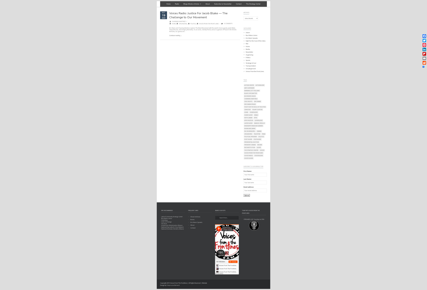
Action (248, 33)
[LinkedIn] (424, 49)
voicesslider (259, 155)
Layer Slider (248, 123)
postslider (257, 139)
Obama (259, 131)
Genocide (247, 109)
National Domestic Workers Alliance (172, 229)
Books (192, 220)
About (207, 4)
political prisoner (250, 136)
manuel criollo (259, 123)
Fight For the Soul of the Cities (256, 41)
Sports (248, 60)
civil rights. (248, 101)
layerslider (258, 120)
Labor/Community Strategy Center (172, 217)
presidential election (251, 142)
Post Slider (248, 139)
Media (248, 49)
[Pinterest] (424, 45)
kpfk (255, 117)
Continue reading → (175, 35)
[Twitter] (424, 40)
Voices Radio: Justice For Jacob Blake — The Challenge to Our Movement (198, 15)
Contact (239, 4)
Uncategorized (251, 69)
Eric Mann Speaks (252, 38)
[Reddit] (424, 63)
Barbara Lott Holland (252, 90)
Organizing (183, 24)
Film (247, 44)
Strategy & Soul (251, 63)
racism (259, 145)
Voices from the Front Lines (209, 24)
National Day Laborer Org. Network (172, 227)
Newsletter (249, 52)
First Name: (248, 171)
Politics (193, 24)
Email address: (249, 187)
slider (259, 147)
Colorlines (164, 220)
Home (168, 4)
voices (262, 150)
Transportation (251, 66)
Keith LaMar (248, 117)
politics (261, 136)
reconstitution (249, 147)
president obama (250, 145)
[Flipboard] (424, 54)
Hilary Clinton (257, 109)
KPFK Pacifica (248, 120)
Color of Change (166, 222)
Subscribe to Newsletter (223, 4)
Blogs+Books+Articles (191, 4)
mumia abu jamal (249, 128)
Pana (263, 134)
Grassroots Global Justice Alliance (171, 225)
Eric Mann (257, 101)
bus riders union (250, 96)
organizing (248, 134)
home (246, 112)
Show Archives (195, 217)
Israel (256, 115)
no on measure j (249, 131)
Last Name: (248, 179)
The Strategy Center (253, 4)
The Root (164, 224)
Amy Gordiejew (249, 88)
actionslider (260, 85)
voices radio (248, 155)
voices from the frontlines (253, 153)
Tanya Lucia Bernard (173, 285)
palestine (257, 134)
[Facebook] (424, 36)
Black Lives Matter (250, 93)
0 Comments (228, 24)
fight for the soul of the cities (255, 107)
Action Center (249, 85)
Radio (177, 4)
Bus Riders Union (251, 35)
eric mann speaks (250, 104)
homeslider (254, 112)
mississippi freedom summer (253, 126)
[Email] (424, 58)
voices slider (248, 158)
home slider (248, 115)
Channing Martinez (179, 21)
